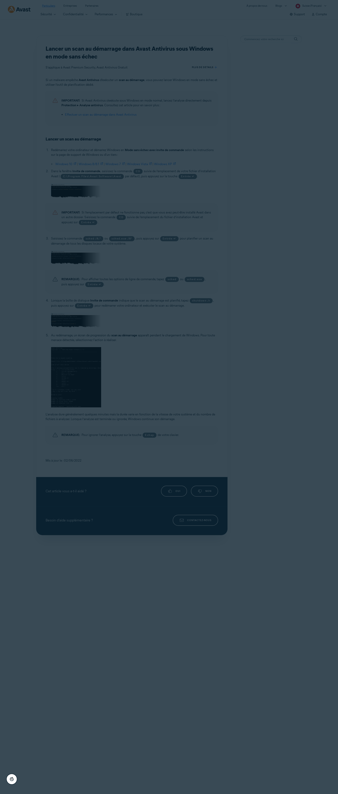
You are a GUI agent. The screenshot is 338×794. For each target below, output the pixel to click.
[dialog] (169, 397)
